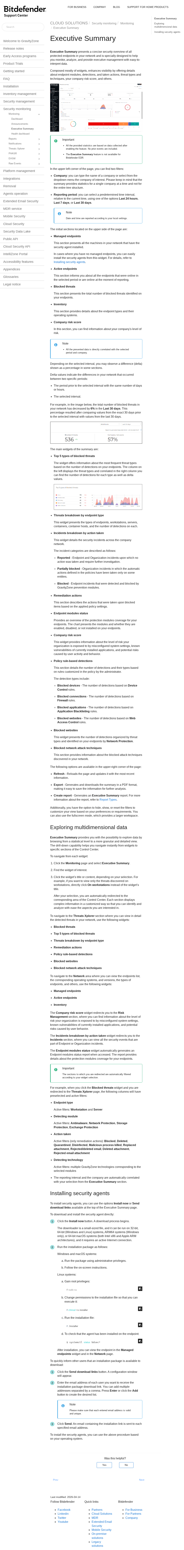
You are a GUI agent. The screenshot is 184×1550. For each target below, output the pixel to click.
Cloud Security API (16, 246)
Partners (97, 1509)
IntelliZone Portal (15, 254)
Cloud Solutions (102, 1513)
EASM (12, 158)
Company (131, 1517)
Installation (11, 86)
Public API (10, 239)
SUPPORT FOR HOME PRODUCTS (147, 7)
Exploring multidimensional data (165, 25)
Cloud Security (13, 224)
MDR (95, 1517)
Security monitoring (17, 109)
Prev (55, 1479)
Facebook (64, 1509)
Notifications (15, 143)
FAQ (6, 79)
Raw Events (15, 163)
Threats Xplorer (17, 148)
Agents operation (15, 193)
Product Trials (13, 63)
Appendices (11, 269)
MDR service (12, 209)
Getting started (13, 71)
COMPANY (99, 7)
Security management (19, 101)
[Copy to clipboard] (140, 1288)
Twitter (62, 1517)
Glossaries (11, 277)
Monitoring (14, 114)
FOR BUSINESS (77, 7)
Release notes (13, 48)
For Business (133, 1509)
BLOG (116, 7)
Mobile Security (14, 216)
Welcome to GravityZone (21, 41)
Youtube (63, 1521)
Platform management (19, 171)
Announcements (19, 124)
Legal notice (12, 284)
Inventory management (19, 94)
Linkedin (63, 1513)
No (126, 1464)
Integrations (11, 178)
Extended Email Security (20, 201)
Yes (104, 1464)
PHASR (13, 153)
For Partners (133, 1513)
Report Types (108, 799)
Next (141, 1479)
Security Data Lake (17, 231)
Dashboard (16, 119)
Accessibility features (18, 262)
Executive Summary (22, 129)
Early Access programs (19, 56)
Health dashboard (20, 134)
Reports (13, 139)
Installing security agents (167, 32)
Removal (9, 186)
